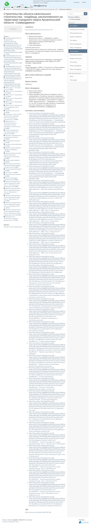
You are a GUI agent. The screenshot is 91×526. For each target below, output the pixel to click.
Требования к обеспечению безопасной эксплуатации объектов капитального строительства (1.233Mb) (13, 116)
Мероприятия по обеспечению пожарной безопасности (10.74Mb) (11, 218)
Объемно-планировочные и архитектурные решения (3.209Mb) (13, 137)
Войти (71, 76)
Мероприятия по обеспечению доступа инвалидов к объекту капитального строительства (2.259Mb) (12, 124)
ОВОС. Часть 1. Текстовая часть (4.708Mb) (12, 88)
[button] (77, 2)
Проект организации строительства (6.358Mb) (11, 178)
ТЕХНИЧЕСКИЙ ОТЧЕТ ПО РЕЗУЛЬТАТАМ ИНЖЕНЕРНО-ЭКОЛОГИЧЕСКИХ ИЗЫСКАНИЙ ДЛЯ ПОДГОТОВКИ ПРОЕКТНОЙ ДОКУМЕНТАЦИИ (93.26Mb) (12, 81)
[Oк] (85, 13)
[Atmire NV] (84, 522)
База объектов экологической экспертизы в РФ (44, 9)
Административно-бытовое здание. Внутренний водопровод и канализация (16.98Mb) (12, 155)
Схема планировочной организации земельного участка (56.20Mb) (11, 131)
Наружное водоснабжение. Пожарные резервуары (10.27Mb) (12, 149)
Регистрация (73, 80)
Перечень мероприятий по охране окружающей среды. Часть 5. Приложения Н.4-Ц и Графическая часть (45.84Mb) (12, 212)
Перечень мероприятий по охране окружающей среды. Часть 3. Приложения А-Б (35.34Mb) (12, 198)
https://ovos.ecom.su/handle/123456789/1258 (38, 512)
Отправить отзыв (14, 521)
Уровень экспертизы (76, 36)
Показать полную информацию (13, 227)
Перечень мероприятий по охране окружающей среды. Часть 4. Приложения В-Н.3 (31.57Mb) (12, 205)
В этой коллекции (75, 19)
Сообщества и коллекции (77, 29)
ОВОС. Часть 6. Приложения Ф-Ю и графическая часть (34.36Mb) (13, 107)
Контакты (5, 521)
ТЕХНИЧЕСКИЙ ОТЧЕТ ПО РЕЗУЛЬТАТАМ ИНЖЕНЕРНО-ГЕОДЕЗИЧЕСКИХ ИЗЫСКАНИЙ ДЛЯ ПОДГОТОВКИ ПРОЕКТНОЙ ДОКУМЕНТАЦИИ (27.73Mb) (13, 49)
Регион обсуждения (75, 44)
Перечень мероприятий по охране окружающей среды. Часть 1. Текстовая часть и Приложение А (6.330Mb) (12, 183)
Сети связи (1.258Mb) (11, 172)
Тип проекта (73, 40)
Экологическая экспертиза (20, 9)
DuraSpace (29, 520)
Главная (8, 9)
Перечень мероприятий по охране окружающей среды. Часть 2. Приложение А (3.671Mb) (12, 191)
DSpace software (7, 520)
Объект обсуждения (75, 47)
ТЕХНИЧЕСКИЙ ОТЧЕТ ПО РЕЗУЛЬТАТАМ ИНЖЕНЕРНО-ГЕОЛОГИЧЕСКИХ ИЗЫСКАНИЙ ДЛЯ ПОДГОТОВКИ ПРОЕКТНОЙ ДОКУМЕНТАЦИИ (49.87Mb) (13, 60)
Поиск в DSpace (74, 17)
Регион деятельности (76, 33)
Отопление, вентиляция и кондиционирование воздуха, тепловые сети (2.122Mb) (12, 165)
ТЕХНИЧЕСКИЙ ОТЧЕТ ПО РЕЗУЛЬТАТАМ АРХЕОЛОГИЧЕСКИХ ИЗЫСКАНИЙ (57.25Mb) (12, 40)
